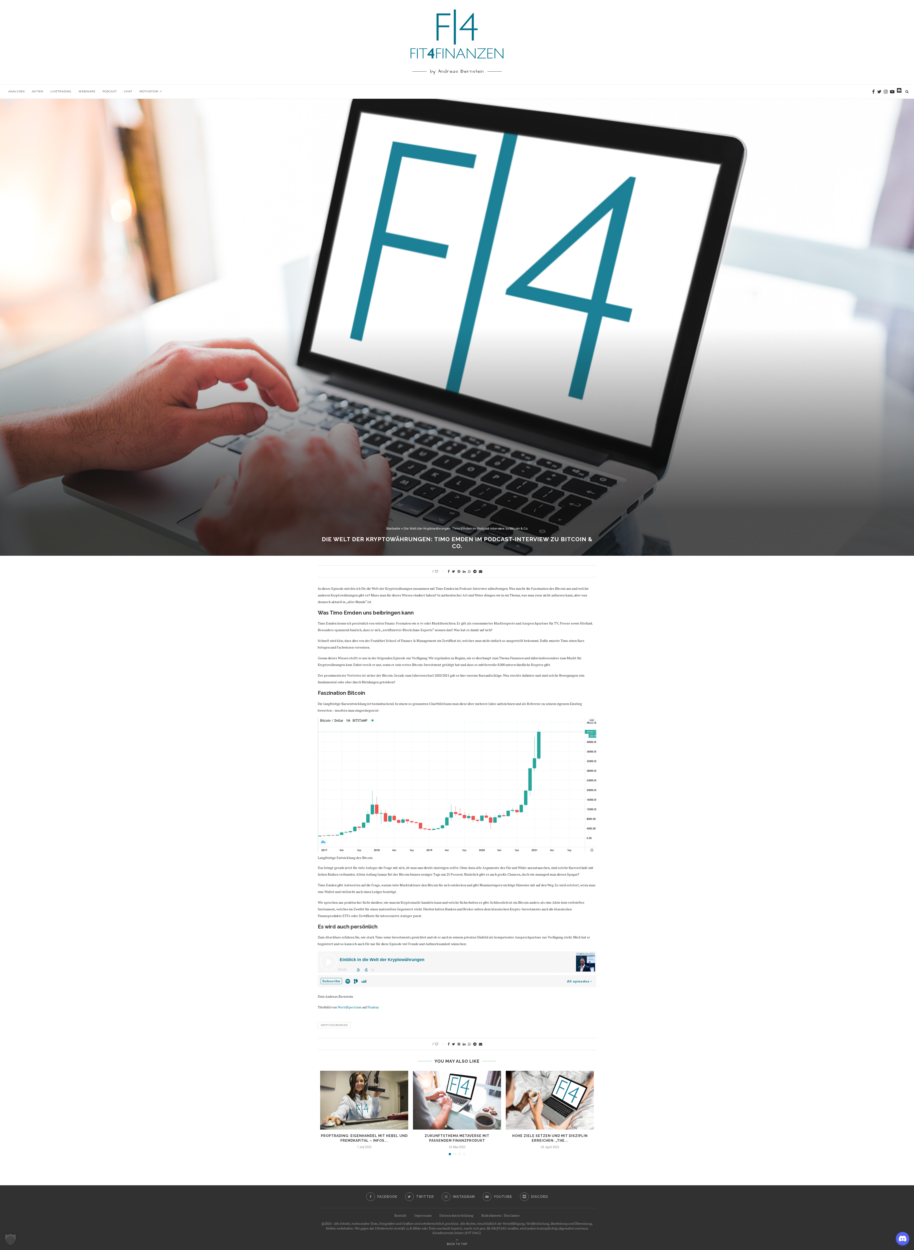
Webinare (87, 91)
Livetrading (60, 91)
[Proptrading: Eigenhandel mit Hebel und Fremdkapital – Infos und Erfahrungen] (364, 1100)
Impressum (423, 1215)
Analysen (16, 91)
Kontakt (400, 1215)
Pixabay (373, 1007)
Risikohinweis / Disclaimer (500, 1215)
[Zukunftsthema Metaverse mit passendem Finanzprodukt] (457, 1100)
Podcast (110, 91)
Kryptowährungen (334, 1025)
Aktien (37, 91)
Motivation (149, 91)
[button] (10, 1239)
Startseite (393, 528)
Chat (128, 91)
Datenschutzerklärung (456, 1215)
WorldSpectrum (350, 1007)
